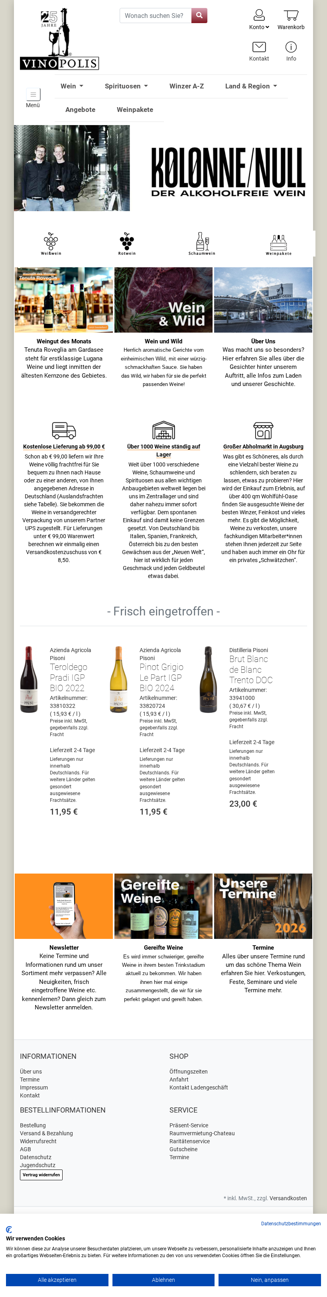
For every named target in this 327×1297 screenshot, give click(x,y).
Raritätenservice (189, 1141)
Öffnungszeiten (188, 1071)
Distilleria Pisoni (248, 650)
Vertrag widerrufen (41, 1174)
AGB (25, 1149)
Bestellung (33, 1125)
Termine (29, 1079)
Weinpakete (135, 110)
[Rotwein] (127, 243)
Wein (69, 86)
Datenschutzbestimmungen (291, 1223)
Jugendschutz (37, 1165)
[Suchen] (199, 15)
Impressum (34, 1087)
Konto (257, 27)
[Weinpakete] (278, 243)
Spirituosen (123, 86)
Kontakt (30, 1095)
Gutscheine (183, 1149)
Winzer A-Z (186, 86)
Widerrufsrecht (38, 1141)
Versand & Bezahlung (46, 1133)
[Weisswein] (51, 243)
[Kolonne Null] (163, 173)
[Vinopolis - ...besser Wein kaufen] (64, 39)
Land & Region (248, 86)
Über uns (31, 1071)
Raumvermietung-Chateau (202, 1133)
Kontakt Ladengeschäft (198, 1087)
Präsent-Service (188, 1125)
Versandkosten (288, 1198)
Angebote (80, 110)
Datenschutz (35, 1157)
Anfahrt (179, 1079)
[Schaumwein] (203, 243)
